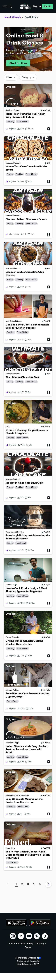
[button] (5, 6)
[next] (48, 884)
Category (26, 77)
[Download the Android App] (39, 923)
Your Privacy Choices (25, 957)
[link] (28, 108)
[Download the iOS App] (16, 923)
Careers (22, 943)
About (12, 943)
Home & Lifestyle (12, 17)
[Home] (25, 6)
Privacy (40, 943)
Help (31, 943)
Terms (28, 947)
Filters (9, 77)
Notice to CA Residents (28, 961)
